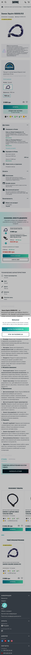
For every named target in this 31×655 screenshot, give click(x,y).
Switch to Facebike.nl (15, 329)
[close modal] (29, 319)
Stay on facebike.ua (15, 334)
